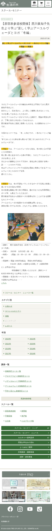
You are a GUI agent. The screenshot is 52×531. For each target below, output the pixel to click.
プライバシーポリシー (8, 517)
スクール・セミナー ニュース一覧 (19, 293)
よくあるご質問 (26, 447)
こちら (4, 283)
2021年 (8, 344)
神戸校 (24, 416)
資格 (7, 316)
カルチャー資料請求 (26, 438)
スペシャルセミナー (13, 311)
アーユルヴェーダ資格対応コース (18, 386)
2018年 (32, 349)
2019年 (8, 349)
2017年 (8, 354)
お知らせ (8, 306)
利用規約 (4, 521)
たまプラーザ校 (27, 421)
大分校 (7, 421)
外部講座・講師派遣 (26, 452)
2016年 (32, 354)
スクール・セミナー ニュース (26, 433)
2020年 (32, 344)
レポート (8, 326)
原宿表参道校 (10, 411)
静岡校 (24, 411)
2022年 (32, 339)
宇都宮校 (8, 416)
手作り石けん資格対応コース (16, 391)
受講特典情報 (26, 399)
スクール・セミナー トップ (26, 428)
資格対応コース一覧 (13, 371)
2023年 (8, 339)
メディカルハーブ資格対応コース (18, 381)
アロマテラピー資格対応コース (17, 376)
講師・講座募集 (26, 457)
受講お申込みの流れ (26, 442)
